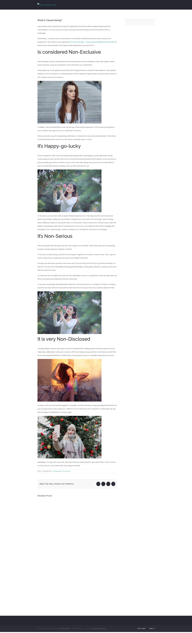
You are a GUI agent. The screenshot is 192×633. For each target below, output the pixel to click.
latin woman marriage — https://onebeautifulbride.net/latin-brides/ (92, 42)
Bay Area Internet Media (99, 629)
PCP (40, 471)
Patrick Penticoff (65, 629)
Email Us (151, 628)
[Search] (151, 5)
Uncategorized (57, 471)
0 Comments (66, 471)
